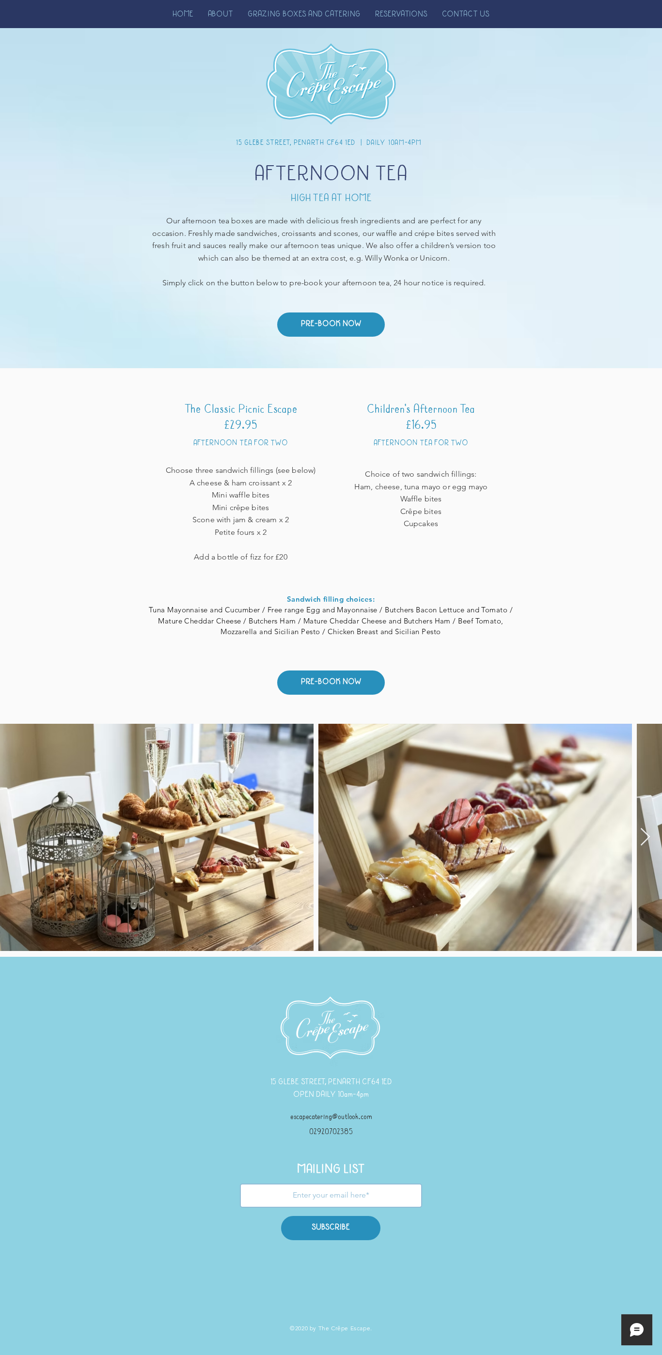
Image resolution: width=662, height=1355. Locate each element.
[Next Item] (645, 837)
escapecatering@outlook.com (331, 1117)
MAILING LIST (331, 1170)
